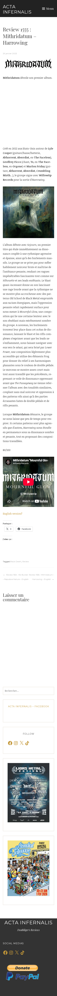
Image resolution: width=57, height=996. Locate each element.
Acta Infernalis (17, 9)
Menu (50, 9)
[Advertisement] (28, 113)
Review (25, 561)
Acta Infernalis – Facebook (28, 706)
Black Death (15, 561)
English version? (12, 513)
